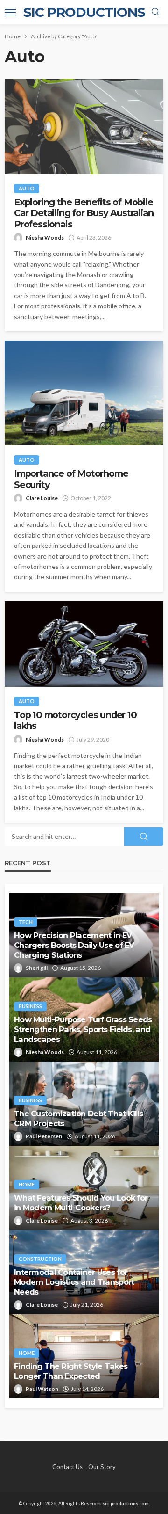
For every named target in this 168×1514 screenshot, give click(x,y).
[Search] (155, 12)
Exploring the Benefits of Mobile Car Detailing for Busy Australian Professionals (83, 213)
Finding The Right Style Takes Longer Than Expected (70, 1371)
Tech (26, 922)
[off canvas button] (10, 12)
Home (27, 1184)
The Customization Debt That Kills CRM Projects (78, 1118)
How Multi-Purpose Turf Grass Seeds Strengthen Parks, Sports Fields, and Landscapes (83, 1029)
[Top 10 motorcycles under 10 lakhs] (84, 644)
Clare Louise (42, 498)
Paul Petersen (44, 1136)
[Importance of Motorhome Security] (84, 393)
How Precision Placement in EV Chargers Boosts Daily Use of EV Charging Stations (74, 945)
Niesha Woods (45, 237)
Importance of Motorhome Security (71, 479)
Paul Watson (42, 1388)
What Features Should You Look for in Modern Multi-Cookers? (80, 1202)
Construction (40, 1259)
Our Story (102, 1466)
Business (30, 1006)
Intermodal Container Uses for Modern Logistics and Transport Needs (74, 1281)
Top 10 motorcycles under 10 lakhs (75, 720)
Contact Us (67, 1466)
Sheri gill (37, 967)
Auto (27, 188)
